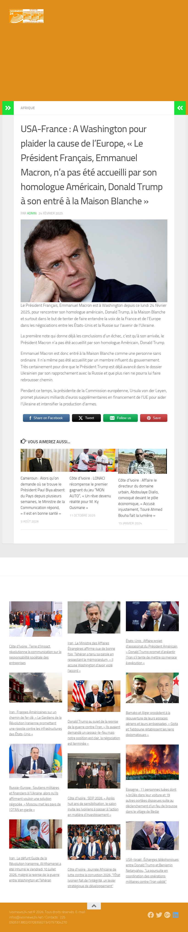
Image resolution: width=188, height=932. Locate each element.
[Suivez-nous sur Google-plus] (167, 915)
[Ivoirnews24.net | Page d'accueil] (26, 16)
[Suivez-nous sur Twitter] (159, 915)
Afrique (28, 108)
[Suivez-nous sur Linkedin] (175, 915)
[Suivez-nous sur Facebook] (151, 915)
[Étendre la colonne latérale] (8, 108)
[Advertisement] (94, 66)
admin (31, 213)
